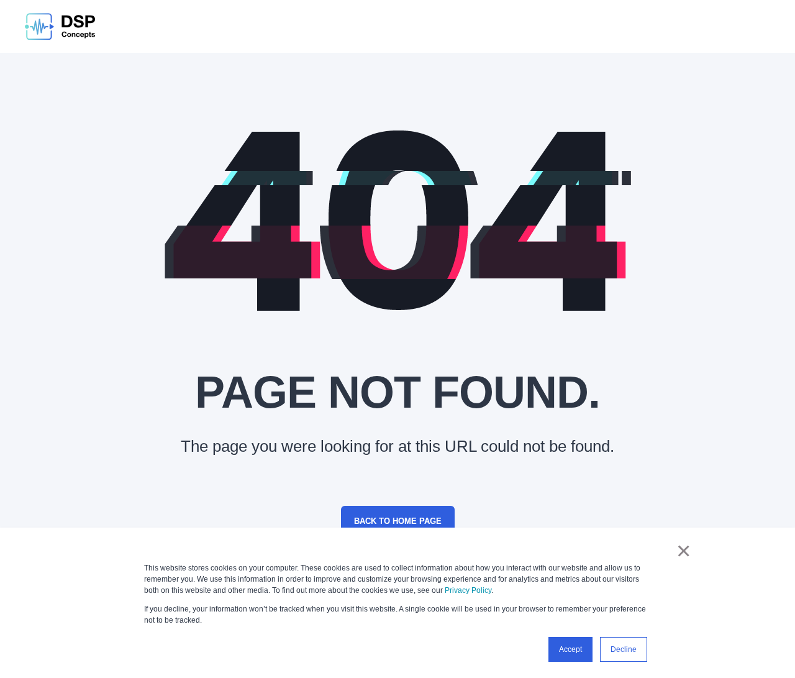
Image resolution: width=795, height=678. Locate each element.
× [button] (683, 550)
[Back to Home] (60, 26)
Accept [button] (570, 649)
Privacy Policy (468, 590)
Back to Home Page (398, 521)
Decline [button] (624, 649)
